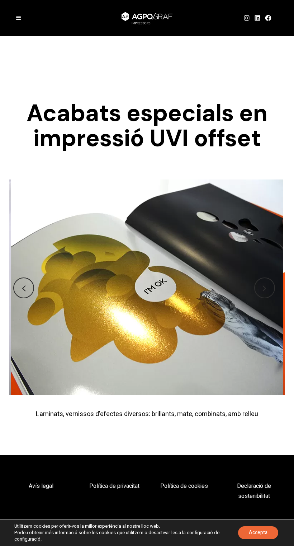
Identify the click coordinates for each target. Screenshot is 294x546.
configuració (27, 539)
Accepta (258, 532)
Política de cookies (184, 486)
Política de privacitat (114, 486)
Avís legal (41, 486)
